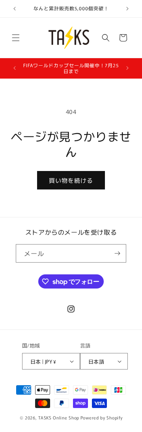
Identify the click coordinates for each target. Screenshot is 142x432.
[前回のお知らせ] (14, 8)
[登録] (117, 253)
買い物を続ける (71, 180)
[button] (15, 37)
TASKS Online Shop (58, 417)
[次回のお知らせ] (127, 8)
